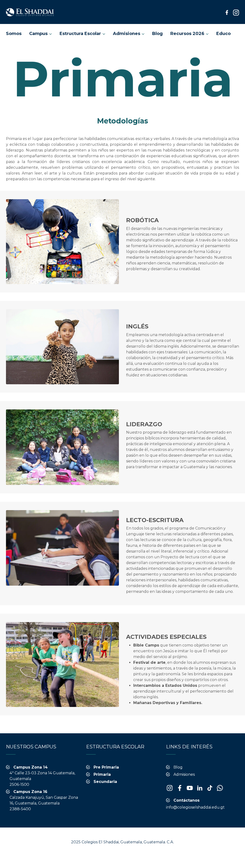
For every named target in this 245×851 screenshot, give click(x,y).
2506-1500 (19, 784)
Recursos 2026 (187, 33)
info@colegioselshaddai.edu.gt (195, 807)
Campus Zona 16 (30, 791)
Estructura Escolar (80, 33)
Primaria (102, 774)
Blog (157, 33)
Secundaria (105, 781)
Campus (38, 33)
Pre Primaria (106, 767)
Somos (14, 33)
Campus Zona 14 (30, 767)
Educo (223, 33)
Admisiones (126, 33)
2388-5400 (20, 809)
